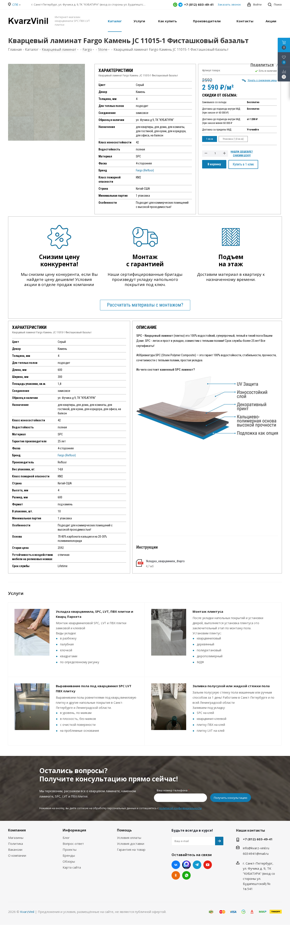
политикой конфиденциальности (180, 808)
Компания (17, 830)
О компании (17, 855)
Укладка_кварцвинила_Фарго (165, 561)
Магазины (15, 837)
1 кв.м (209, 138)
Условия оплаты (129, 837)
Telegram (180, 5)
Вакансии (15, 849)
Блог (66, 837)
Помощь (124, 830)
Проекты (69, 849)
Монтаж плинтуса (208, 611)
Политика (15, 843)
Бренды (69, 855)
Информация (74, 830)
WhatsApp (175, 5)
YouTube (207, 865)
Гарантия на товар (131, 849)
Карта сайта (72, 867)
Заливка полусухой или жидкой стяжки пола (231, 686)
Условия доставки (130, 843)
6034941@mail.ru (256, 853)
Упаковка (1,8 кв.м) (233, 138)
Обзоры (69, 861)
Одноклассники (176, 875)
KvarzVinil (27, 912)
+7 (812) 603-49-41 (258, 839)
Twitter (186, 865)
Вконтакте (176, 865)
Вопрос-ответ (73, 843)
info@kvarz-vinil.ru (256, 848)
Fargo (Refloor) (145, 170)
